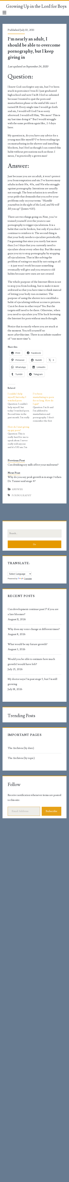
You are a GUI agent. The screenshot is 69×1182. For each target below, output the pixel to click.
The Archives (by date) (21, 748)
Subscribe (51, 811)
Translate (28, 579)
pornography (21, 495)
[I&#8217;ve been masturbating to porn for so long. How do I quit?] (45, 407)
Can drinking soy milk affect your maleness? (33, 464)
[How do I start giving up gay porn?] (20, 437)
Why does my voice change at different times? (34, 629)
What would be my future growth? (27, 644)
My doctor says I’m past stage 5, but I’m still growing (32, 681)
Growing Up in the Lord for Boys (36, 6)
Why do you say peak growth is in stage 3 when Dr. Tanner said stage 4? (34, 479)
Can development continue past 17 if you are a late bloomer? (33, 611)
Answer (17, 489)
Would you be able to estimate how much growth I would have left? (31, 661)
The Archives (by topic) (21, 758)
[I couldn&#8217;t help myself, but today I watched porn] (20, 405)
